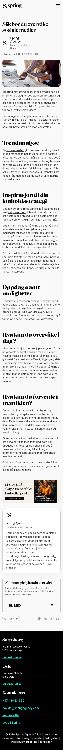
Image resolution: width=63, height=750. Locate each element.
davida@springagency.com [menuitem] (20, 708)
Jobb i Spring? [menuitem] (12, 722)
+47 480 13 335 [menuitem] (13, 700)
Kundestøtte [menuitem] (10, 715)
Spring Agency (15, 39)
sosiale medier (15, 150)
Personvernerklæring (24, 741)
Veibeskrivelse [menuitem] (11, 657)
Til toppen (46, 741)
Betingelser (52, 738)
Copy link (13, 618)
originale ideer (17, 212)
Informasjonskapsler (30, 738)
